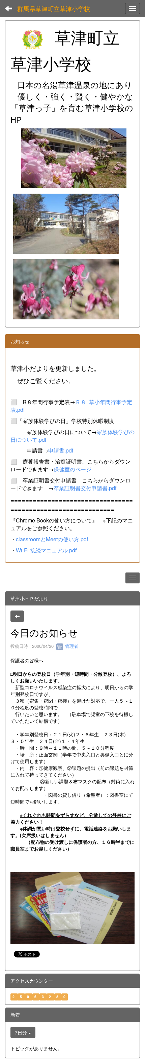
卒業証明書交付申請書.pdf (85, 488)
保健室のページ (72, 469)
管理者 (71, 646)
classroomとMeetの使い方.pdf (52, 539)
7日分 (21, 1032)
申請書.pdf (60, 450)
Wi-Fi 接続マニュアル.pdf (46, 550)
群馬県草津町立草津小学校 (53, 8)
